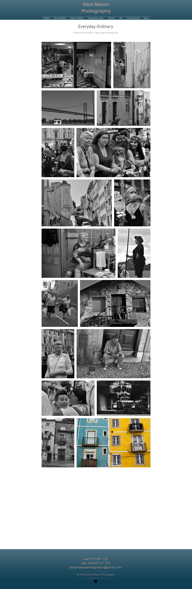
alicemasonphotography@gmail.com (95, 567)
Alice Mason (96, 4)
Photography (96, 11)
